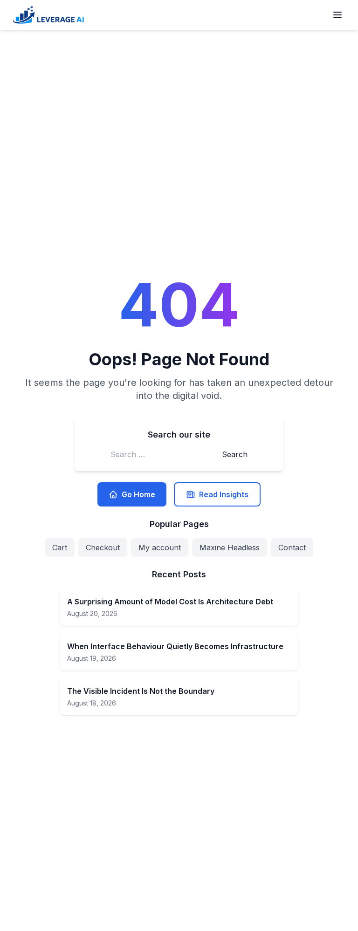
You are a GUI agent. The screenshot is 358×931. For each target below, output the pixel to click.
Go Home (138, 494)
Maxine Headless (230, 547)
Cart (59, 547)
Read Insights (223, 494)
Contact (292, 547)
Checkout (103, 547)
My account (159, 547)
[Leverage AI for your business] (48, 15)
